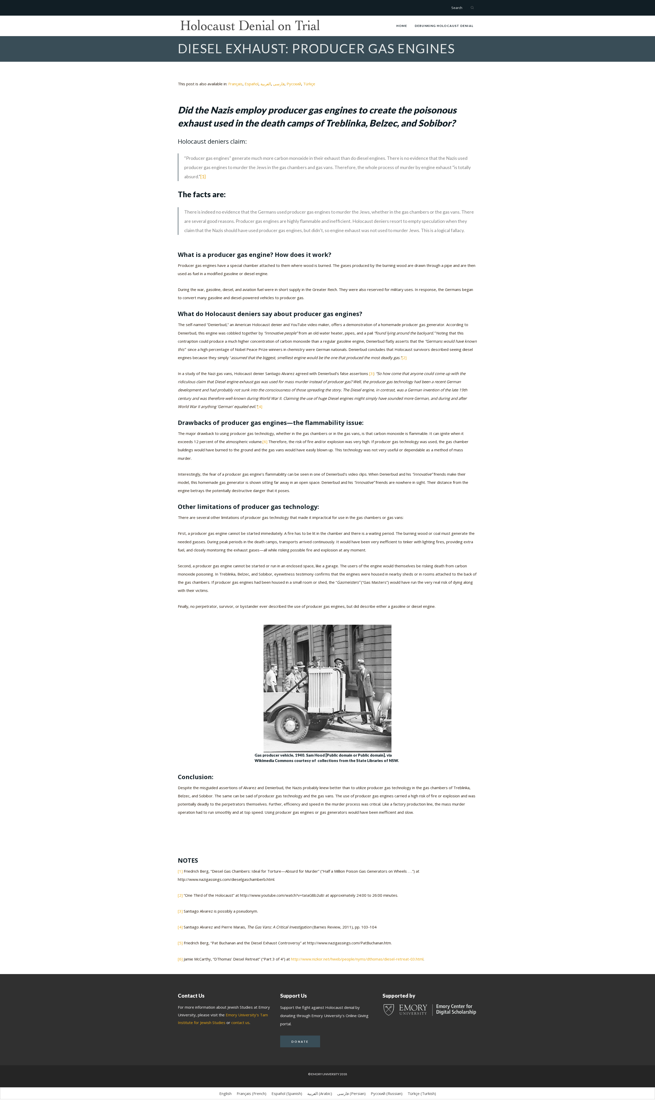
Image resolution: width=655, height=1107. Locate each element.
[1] (203, 176)
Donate (300, 1041)
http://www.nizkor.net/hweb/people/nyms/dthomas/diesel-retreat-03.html (357, 959)
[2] (404, 357)
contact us (240, 1022)
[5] (180, 942)
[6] (265, 441)
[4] (259, 406)
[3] (371, 373)
